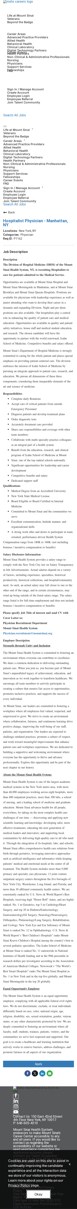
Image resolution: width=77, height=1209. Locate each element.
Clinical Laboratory (20, 47)
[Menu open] (5, 126)
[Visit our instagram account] (15, 1108)
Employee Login (18, 95)
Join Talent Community (23, 102)
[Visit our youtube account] (15, 1113)
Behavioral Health (19, 43)
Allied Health (16, 40)
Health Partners (14, 160)
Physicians (15, 63)
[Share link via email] (49, 1073)
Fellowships (15, 70)
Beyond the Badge (20, 22)
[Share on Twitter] (35, 1073)
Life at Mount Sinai (20, 15)
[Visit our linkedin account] (15, 1102)
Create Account (18, 92)
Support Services (19, 66)
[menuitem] (38, 132)
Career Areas (16, 34)
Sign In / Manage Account (25, 89)
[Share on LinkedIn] (42, 1073)
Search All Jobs (14, 115)
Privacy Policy (19, 1185)
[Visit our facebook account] (15, 1097)
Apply (38, 1064)
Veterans (13, 18)
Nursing (13, 60)
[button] (38, 129)
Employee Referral (20, 99)
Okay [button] (38, 1194)
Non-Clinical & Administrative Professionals (38, 57)
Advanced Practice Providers (27, 37)
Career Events (17, 52)
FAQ (10, 71)
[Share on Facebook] (27, 1073)
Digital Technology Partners (27, 50)
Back (11, 212)
